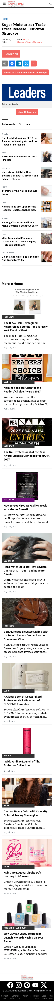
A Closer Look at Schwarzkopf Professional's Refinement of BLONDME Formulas (23, 700)
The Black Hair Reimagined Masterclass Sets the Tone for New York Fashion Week (26, 326)
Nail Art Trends (8, 253)
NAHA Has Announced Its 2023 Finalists (19, 158)
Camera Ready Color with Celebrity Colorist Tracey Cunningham (25, 813)
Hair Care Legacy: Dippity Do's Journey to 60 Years (22, 874)
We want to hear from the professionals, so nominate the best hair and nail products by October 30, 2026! (26, 400)
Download (11, 54)
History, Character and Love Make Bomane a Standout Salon (20, 224)
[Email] (5, 63)
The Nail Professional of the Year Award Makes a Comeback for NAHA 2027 (27, 455)
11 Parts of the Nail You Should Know (19, 192)
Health (4, 187)
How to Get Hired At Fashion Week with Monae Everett (25, 507)
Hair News (9, 317)
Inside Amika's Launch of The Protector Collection (22, 763)
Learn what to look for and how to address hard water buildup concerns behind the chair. (26, 583)
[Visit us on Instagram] (19, 985)
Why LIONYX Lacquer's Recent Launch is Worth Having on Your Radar (23, 937)
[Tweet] (26, 63)
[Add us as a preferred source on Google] (34, 63)
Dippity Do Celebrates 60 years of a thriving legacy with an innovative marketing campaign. (25, 885)
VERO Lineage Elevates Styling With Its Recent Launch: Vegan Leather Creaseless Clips (26, 635)
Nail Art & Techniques (15, 928)
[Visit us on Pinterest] (27, 985)
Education (6, 168)
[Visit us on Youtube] (35, 985)
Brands (5, 134)
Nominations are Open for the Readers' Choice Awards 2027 (19, 208)
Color (7, 691)
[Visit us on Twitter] (44, 985)
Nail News (9, 446)
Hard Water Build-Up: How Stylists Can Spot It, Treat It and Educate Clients (20, 176)
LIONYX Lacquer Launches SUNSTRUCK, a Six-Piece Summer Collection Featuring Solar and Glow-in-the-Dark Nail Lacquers (26, 950)
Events (5, 153)
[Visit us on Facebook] (10, 985)
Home (5, 19)
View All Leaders (27, 112)
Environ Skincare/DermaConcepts (29, 40)
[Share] (12, 63)
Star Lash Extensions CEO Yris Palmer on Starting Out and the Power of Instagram (19, 141)
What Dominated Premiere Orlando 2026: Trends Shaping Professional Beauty (19, 241)
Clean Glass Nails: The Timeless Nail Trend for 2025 (20, 258)
